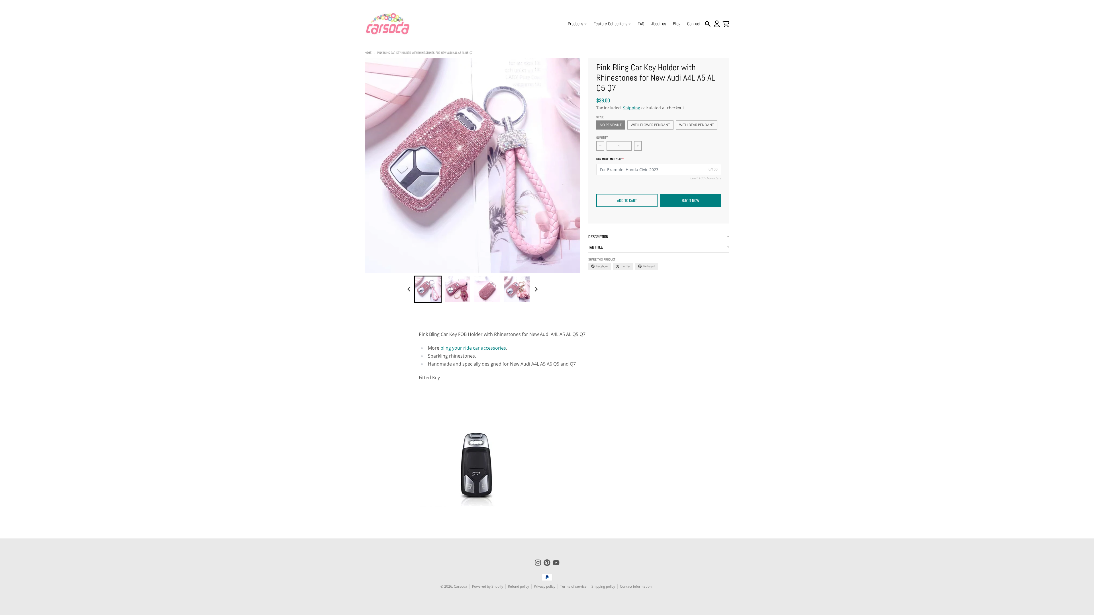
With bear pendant (696, 124)
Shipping (631, 107)
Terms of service (573, 586)
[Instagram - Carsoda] (537, 562)
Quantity (602, 138)
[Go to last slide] (409, 289)
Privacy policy (544, 586)
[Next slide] (536, 289)
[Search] (707, 23)
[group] (428, 289)
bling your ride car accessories (473, 348)
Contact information (636, 586)
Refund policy (518, 586)
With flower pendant (650, 124)
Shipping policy (603, 586)
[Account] (716, 23)
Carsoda (460, 586)
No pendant (611, 124)
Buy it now (690, 200)
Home (368, 53)
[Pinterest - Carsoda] (547, 562)
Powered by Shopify (487, 586)
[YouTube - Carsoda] (556, 562)
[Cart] (725, 23)
